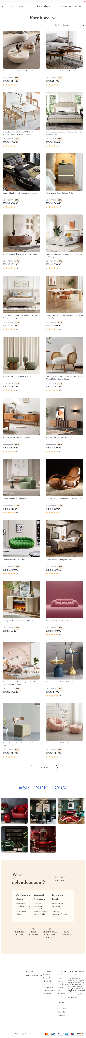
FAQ (44, 984)
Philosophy (61, 1012)
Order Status (47, 994)
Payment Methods (49, 990)
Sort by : (58, 25)
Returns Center (48, 987)
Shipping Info (47, 981)
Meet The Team (62, 984)
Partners (60, 1006)
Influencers (61, 994)
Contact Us (47, 978)
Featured (78, 6)
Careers (60, 987)
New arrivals (65, 6)
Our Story (60, 981)
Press (59, 990)
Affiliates (60, 997)
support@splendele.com (34, 975)
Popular (22, 6)
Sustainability (62, 1009)
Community (61, 1015)
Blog (59, 978)
